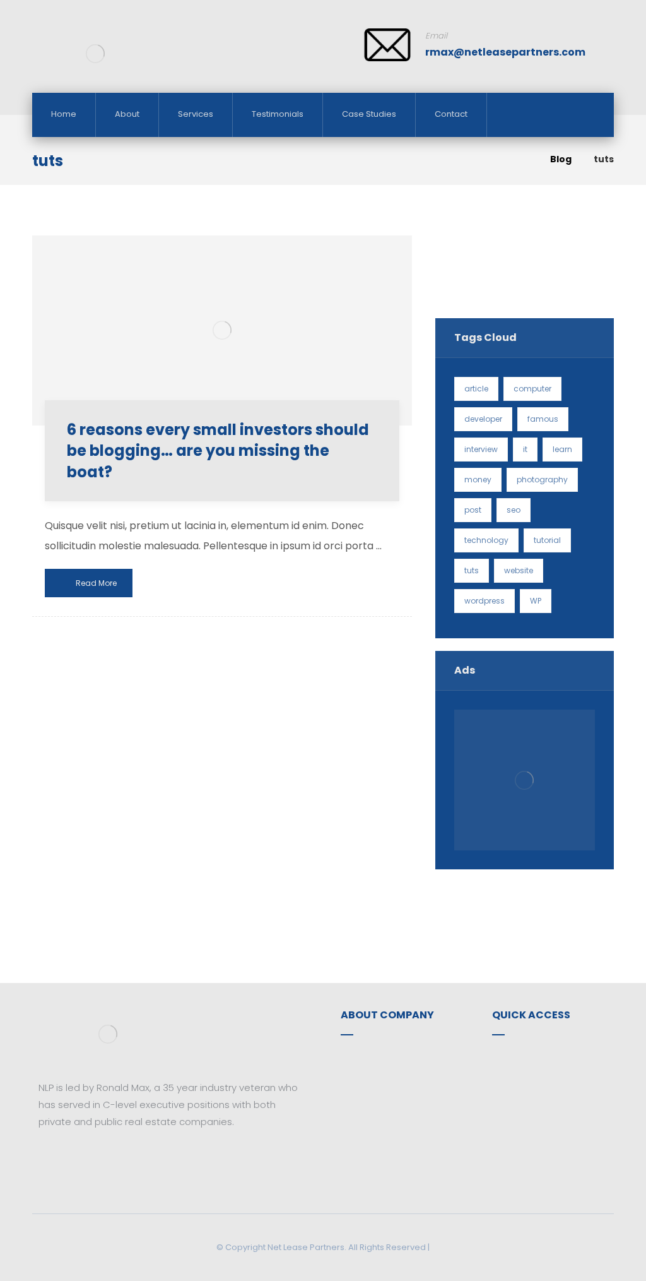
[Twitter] (66, 1159)
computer (532, 388)
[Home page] (524, 159)
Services (526, 1057)
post (472, 509)
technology (486, 540)
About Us (376, 1057)
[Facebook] (47, 1159)
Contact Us (381, 1077)
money (477, 479)
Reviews (525, 1097)
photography (542, 479)
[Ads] (524, 780)
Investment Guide (548, 1077)
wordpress (484, 600)
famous (542, 419)
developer (483, 419)
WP (535, 600)
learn (562, 449)
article (476, 388)
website (518, 570)
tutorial (547, 540)
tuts (471, 570)
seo (513, 509)
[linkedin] (85, 1159)
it (525, 449)
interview (481, 449)
